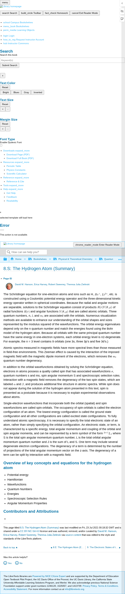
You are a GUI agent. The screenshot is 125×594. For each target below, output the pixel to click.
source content (73, 534)
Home (18, 259)
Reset (5, 87)
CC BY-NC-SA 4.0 (30, 531)
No (21, 563)
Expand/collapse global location (120, 258)
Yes (10, 563)
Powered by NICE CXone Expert (49, 576)
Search (9, 252)
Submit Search (9, 65)
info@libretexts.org (74, 589)
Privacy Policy (90, 586)
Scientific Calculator (17, 173)
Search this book (8, 55)
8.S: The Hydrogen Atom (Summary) (39, 527)
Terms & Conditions (108, 586)
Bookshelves (40, 259)
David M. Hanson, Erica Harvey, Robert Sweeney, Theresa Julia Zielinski (52, 284)
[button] (12, 197)
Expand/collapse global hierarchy (7, 259)
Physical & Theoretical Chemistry (75, 259)
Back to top (9, 547)
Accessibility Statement (15, 589)
